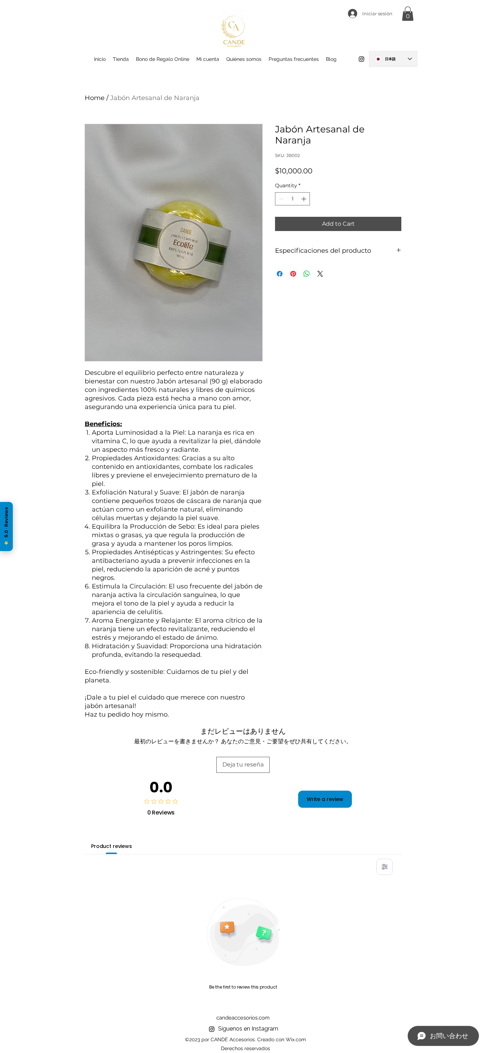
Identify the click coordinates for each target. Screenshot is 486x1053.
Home (95, 98)
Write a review (325, 799)
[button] (408, 13)
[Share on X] (320, 273)
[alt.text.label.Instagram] (361, 59)
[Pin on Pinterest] (293, 273)
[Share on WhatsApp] (306, 273)
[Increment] (304, 199)
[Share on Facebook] (279, 273)
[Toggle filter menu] (384, 867)
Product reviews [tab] (111, 846)
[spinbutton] (292, 199)
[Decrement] (280, 199)
